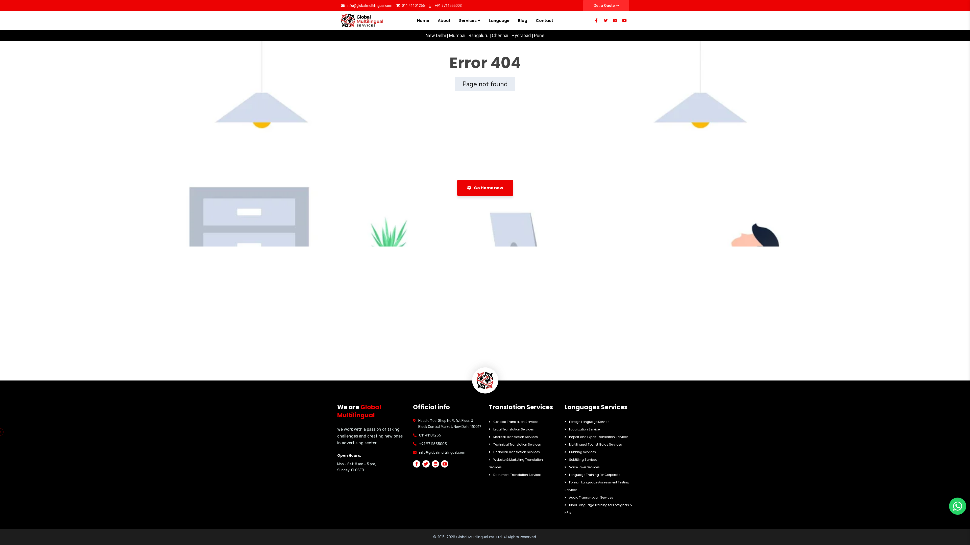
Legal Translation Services (513, 429)
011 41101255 (430, 435)
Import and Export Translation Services (598, 437)
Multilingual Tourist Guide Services (595, 444)
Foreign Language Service (589, 422)
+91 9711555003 (433, 444)
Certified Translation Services (515, 422)
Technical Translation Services (517, 444)
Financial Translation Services (516, 452)
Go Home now (488, 188)
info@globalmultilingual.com (442, 452)
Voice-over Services (584, 467)
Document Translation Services (517, 475)
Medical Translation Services (515, 437)
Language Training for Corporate (594, 475)
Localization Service (584, 429)
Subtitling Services (583, 459)
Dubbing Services (582, 452)
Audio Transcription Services (591, 497)
